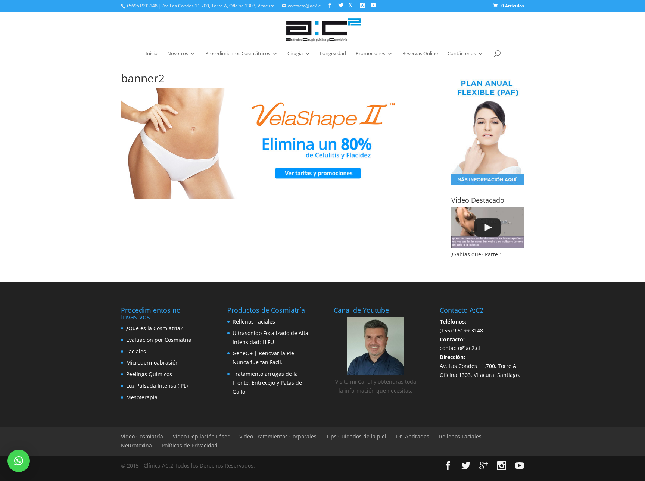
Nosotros (177, 54)
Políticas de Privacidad (190, 445)
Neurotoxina (136, 445)
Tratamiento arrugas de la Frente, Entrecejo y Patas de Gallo (267, 382)
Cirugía (295, 54)
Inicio (152, 54)
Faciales (136, 351)
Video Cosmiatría (142, 436)
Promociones (370, 54)
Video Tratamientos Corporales (278, 436)
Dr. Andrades (412, 436)
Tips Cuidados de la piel (356, 436)
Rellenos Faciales (254, 321)
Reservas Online (420, 54)
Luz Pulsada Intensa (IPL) (157, 385)
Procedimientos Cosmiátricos (237, 54)
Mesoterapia (142, 397)
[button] (18, 461)
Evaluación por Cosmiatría (158, 339)
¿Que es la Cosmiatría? (154, 328)
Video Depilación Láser (201, 436)
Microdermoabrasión (152, 362)
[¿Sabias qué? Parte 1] (487, 227)
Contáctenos (462, 54)
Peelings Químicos (149, 374)
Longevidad (333, 54)
